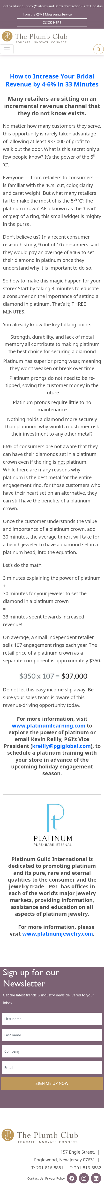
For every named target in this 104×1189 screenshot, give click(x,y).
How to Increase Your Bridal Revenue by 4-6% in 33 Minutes (52, 80)
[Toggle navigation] (7, 49)
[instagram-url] (84, 1179)
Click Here (52, 22)
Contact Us (35, 1178)
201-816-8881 (49, 1168)
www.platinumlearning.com (48, 725)
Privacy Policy (55, 1178)
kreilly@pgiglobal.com (61, 745)
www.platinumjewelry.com (57, 933)
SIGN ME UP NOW (52, 1083)
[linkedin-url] (96, 1179)
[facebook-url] (72, 1179)
